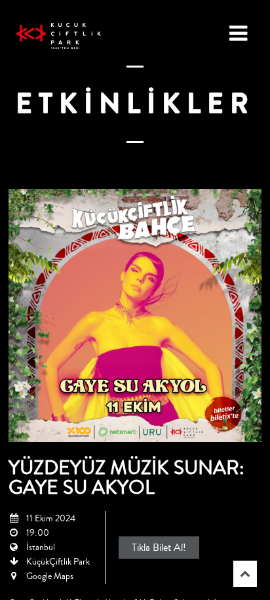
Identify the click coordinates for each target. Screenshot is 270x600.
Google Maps (49, 576)
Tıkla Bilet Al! (159, 547)
